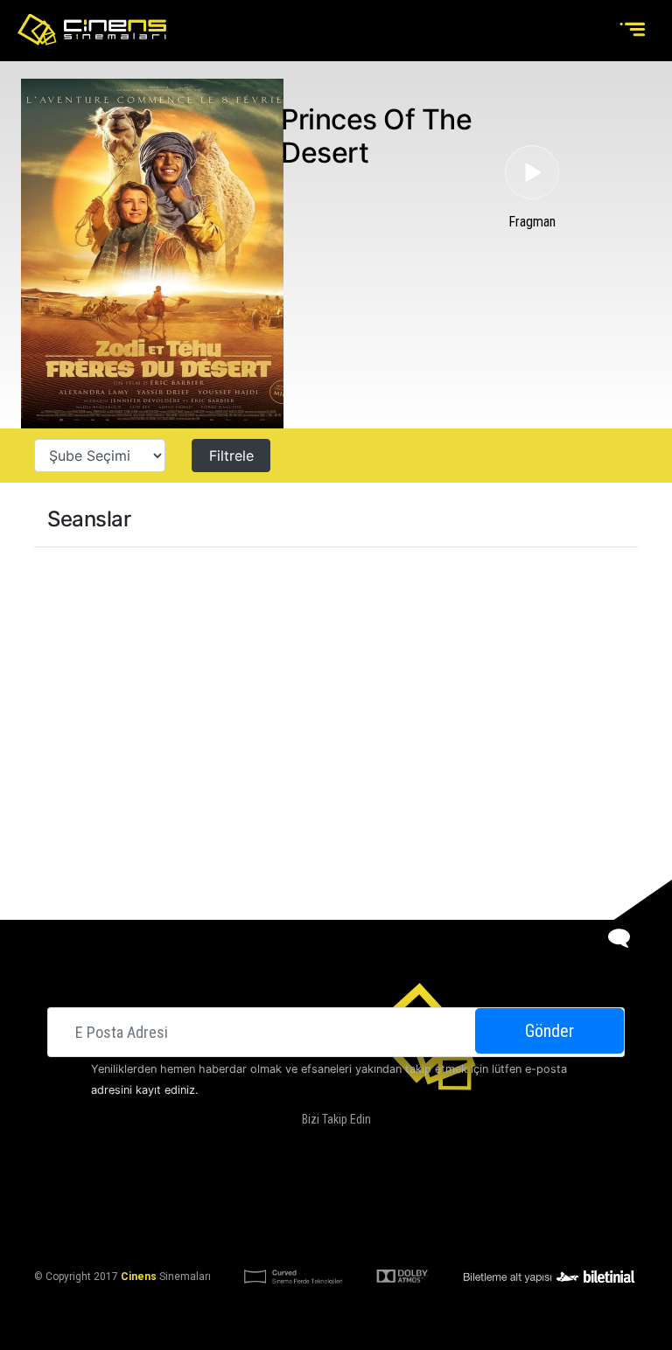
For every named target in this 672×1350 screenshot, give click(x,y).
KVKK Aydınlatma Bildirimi (273, 1234)
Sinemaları (148, 1192)
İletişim (478, 1192)
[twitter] (314, 1147)
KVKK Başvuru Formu (413, 1234)
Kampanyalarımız (396, 1192)
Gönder (549, 1030)
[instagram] (349, 1147)
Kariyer (533, 1192)
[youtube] (384, 1147)
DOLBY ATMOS (301, 1192)
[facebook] (278, 1147)
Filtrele (231, 455)
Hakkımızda (223, 1192)
